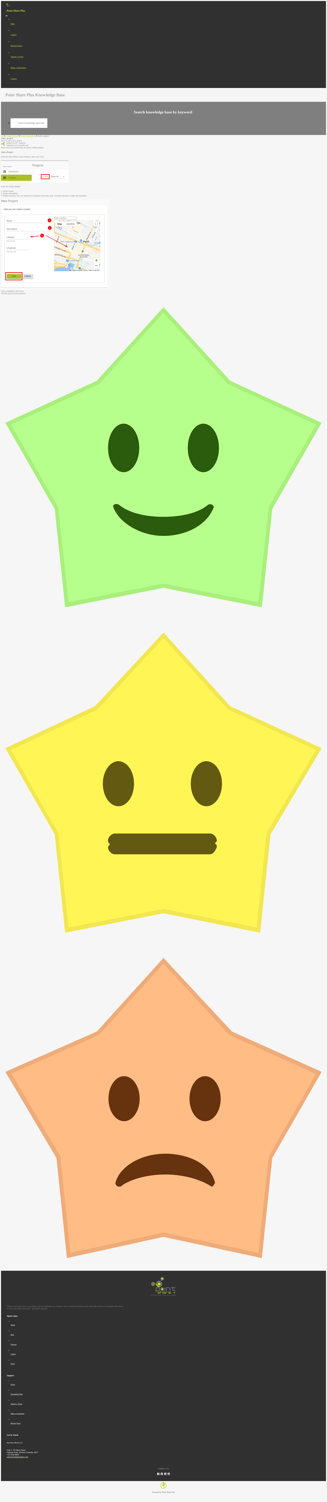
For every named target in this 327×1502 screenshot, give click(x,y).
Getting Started (12, 136)
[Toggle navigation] (6, 15)
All (2, 136)
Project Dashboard (28, 136)
